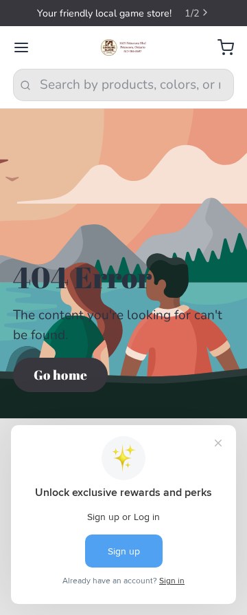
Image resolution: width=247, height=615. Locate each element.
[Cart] (219, 48)
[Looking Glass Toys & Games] (124, 47)
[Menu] (28, 48)
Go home (61, 375)
